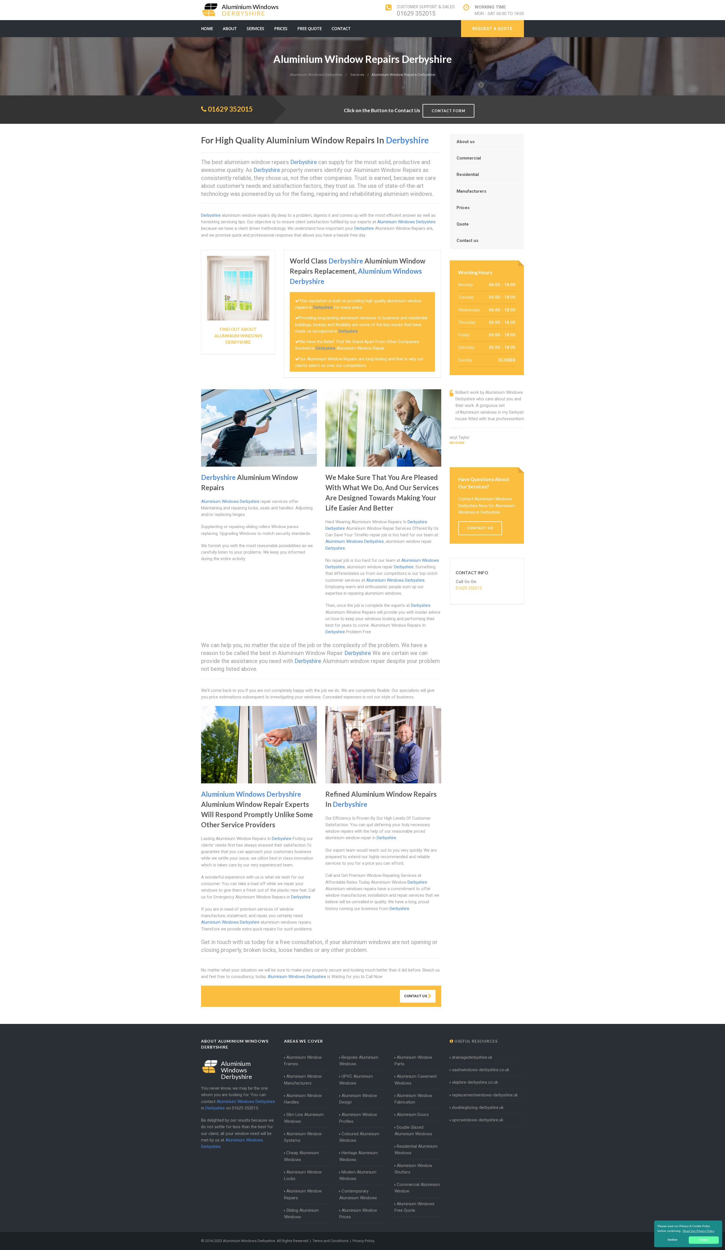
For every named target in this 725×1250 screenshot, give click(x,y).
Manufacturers (471, 191)
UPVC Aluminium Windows (356, 1079)
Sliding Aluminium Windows (301, 1213)
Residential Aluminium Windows (416, 1149)
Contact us (467, 240)
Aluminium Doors (413, 1114)
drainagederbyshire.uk (472, 1057)
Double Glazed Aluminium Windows (413, 1130)
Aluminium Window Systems (303, 1137)
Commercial (469, 158)
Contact (341, 28)
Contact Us (416, 996)
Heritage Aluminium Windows (358, 1156)
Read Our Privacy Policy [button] (698, 1230)
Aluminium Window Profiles (358, 1118)
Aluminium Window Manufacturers (303, 1079)
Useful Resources (475, 1041)
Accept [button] (704, 1239)
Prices (280, 28)
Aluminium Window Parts (413, 1060)
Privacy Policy (363, 1241)
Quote (463, 224)
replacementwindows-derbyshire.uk (485, 1095)
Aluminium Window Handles (303, 1099)
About (230, 28)
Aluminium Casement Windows (416, 1079)
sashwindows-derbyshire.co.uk (480, 1069)
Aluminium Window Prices (358, 1213)
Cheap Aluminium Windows (301, 1156)
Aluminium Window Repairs (303, 1194)
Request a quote (492, 28)
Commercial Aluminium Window (417, 1188)
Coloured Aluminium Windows (359, 1137)
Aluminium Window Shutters (413, 1169)
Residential (468, 174)
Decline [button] (672, 1239)
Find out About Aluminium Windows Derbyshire (238, 336)
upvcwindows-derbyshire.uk (477, 1120)
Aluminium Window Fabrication (413, 1099)
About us (466, 141)
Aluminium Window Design (358, 1099)
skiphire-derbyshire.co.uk (475, 1082)
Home (207, 28)
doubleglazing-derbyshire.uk (478, 1107)
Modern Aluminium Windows (357, 1175)
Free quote (309, 28)
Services (255, 28)
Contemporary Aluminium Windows (358, 1194)
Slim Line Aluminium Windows (304, 1118)
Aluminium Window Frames (303, 1060)
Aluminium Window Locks (303, 1175)
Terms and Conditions (330, 1241)
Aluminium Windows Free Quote (414, 1207)
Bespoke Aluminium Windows (358, 1060)
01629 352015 (416, 13)
